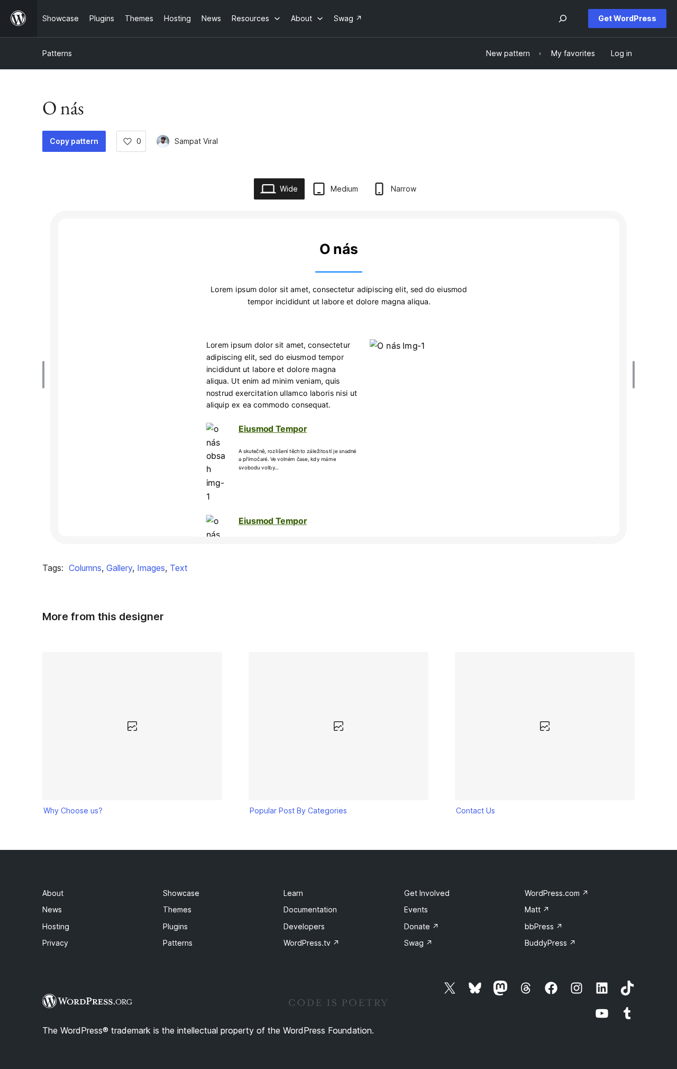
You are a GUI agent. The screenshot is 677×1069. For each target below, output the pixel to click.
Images (151, 568)
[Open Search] (563, 18)
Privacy (55, 942)
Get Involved (427, 893)
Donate (421, 926)
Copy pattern (74, 141)
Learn (293, 893)
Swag (418, 942)
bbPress (544, 926)
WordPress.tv (311, 942)
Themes (177, 909)
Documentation (310, 909)
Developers (304, 926)
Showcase (181, 893)
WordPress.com (557, 893)
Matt (537, 909)
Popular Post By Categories (298, 810)
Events (416, 909)
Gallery (119, 568)
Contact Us (475, 810)
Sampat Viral (196, 141)
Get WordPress (627, 18)
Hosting (55, 926)
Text (179, 568)
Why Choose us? (73, 810)
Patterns (57, 53)
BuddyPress (550, 942)
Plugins (175, 926)
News (52, 909)
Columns (85, 568)
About (52, 893)
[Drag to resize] (46, 374)
